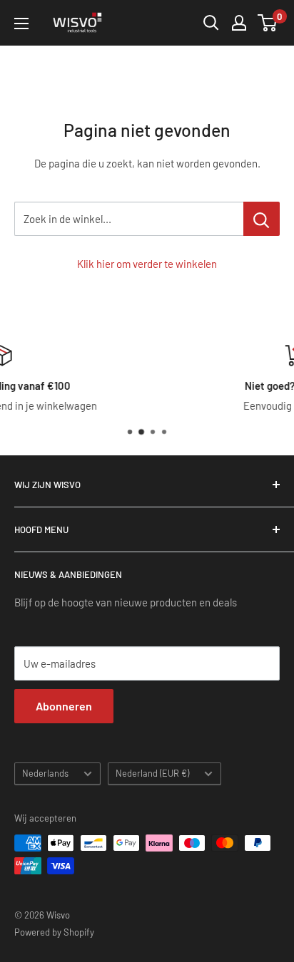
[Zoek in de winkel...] (261, 219)
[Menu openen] (21, 23)
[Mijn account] (239, 23)
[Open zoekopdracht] (211, 23)
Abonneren (64, 706)
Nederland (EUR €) (152, 773)
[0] (268, 22)
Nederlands (45, 773)
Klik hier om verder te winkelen (147, 263)
